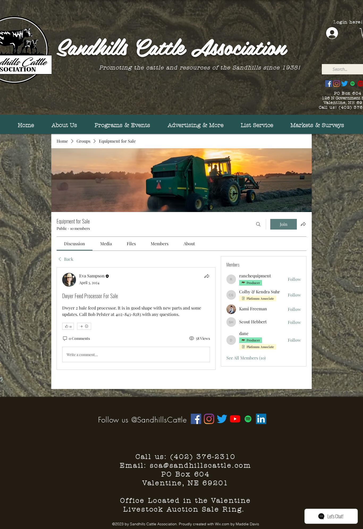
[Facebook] (328, 83)
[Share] (207, 276)
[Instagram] (336, 83)
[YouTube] (235, 419)
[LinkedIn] (261, 419)
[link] (74, 243)
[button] (311, 125)
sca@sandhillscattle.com (200, 465)
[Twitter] (344, 83)
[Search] (258, 224)
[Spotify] (352, 83)
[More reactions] (84, 326)
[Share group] (303, 224)
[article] (136, 318)
